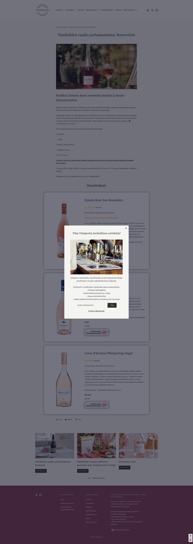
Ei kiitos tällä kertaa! (96, 311)
